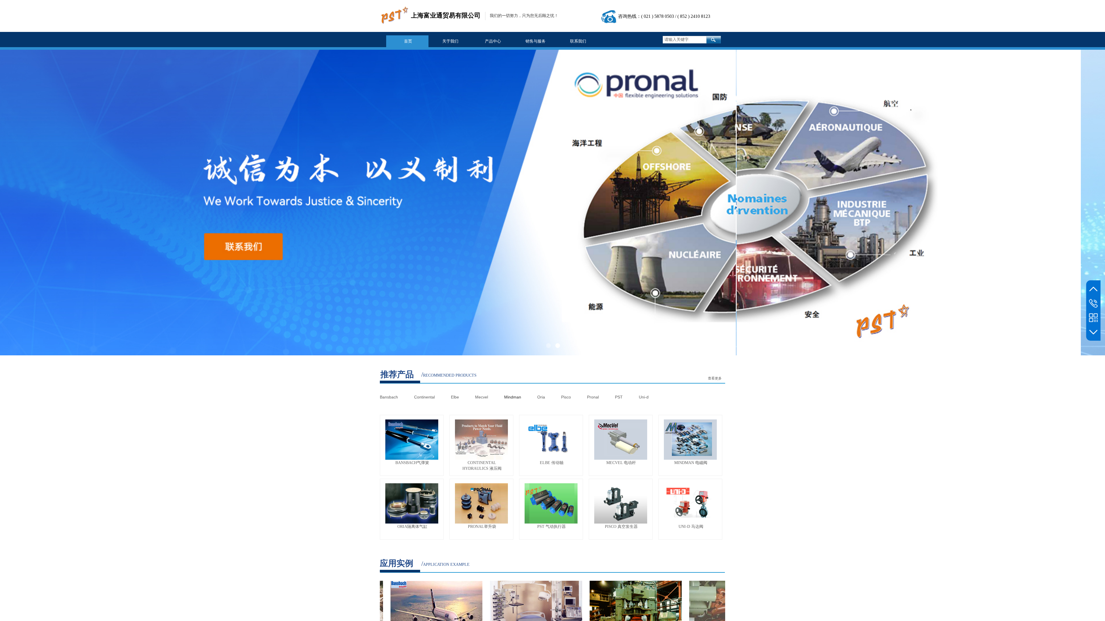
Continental (425, 397)
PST (618, 397)
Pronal (593, 397)
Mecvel (482, 397)
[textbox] (684, 39)
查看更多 (715, 378)
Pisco (565, 397)
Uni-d (644, 397)
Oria (541, 397)
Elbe (455, 397)
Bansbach (389, 397)
